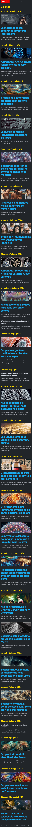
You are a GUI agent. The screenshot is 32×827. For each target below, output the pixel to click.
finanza (25, 1)
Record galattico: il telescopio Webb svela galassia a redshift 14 (14, 816)
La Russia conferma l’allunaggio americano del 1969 (14, 134)
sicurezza (24, 0)
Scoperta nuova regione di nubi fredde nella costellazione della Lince (15, 672)
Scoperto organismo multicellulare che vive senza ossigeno (14, 353)
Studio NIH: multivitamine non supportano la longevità (16, 239)
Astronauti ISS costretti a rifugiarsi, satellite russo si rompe (15, 273)
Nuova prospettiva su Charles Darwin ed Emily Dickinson (15, 609)
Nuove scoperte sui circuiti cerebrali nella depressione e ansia (13, 405)
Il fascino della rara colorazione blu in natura (15, 322)
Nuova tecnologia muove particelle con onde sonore (15, 307)
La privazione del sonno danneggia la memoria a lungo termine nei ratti (15, 538)
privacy (23, 825)
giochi (30, 2)
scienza (29, 1)
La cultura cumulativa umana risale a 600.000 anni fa (15, 439)
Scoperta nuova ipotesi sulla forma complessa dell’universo (14, 788)
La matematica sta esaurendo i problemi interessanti (13, 30)
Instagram (17, 825)
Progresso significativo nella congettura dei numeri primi (14, 205)
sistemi (19, 1)
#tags (29, 825)
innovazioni (18, 0)
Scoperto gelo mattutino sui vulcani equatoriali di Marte (15, 638)
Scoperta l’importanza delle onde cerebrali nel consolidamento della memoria (14, 170)
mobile (16, 1)
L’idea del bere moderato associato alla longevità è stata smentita (16, 475)
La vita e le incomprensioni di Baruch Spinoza (14, 726)
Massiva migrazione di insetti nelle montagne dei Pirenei (14, 374)
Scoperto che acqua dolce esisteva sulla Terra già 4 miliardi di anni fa (16, 706)
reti (22, 1)
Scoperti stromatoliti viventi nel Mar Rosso (13, 756)
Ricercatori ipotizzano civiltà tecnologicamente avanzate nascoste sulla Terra (15, 574)
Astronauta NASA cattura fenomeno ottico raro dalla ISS (16, 64)
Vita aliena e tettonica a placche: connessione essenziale (15, 100)
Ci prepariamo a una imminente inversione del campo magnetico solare (16, 509)
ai (21, 0)
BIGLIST (5, 1)
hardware (13, 1)
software (29, 0)
